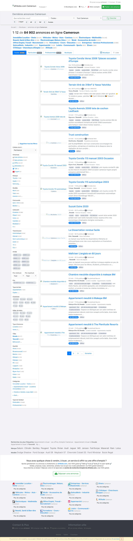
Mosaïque (106, 53)
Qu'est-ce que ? (99, 2)
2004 (25, 261)
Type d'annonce (18, 324)
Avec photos (21, 157)
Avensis (17, 196)
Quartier (15, 346)
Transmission (17, 231)
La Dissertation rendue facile (84, 230)
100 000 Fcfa (18, 282)
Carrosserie (16, 200)
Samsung (16, 184)
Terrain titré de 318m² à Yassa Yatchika (90, 84)
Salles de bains (17, 310)
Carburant (16, 210)
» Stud (15, 395)
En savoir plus (115, 539)
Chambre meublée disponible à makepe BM (92, 274)
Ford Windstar (94, 452)
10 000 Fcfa (31, 282)
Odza (16, 374)
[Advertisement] (25, 88)
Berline (16, 206)
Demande (19, 166)
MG (79, 448)
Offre (18, 163)
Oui (14, 247)
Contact (112, 2)
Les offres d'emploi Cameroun (62, 442)
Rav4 (16, 190)
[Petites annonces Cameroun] (24, 7)
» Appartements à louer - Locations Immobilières (24, 388)
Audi (66, 448)
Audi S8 (49, 452)
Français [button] (42, 7)
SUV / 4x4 (18, 203)
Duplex (16, 292)
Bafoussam (17, 342)
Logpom (17, 366)
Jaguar (73, 448)
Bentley (36, 448)
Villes (14, 333)
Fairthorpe (95, 448)
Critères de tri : (17, 147)
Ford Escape (38, 452)
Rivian (60, 448)
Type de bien (17, 287)
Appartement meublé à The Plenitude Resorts (93, 324)
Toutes (19, 53)
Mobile (58, 535)
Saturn (20, 448)
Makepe (17, 360)
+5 (14, 245)
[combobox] (62, 18)
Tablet (65, 535)
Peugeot (45, 448)
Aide (119, 2)
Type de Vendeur (18, 400)
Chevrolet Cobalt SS (76, 452)
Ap (37, 444)
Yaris (16, 193)
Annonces (16, 154)
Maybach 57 (60, 452)
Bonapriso (18, 368)
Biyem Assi (18, 371)
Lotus (118, 448)
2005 (26, 255)
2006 (16, 265)
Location (17, 327)
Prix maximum (29, 273)
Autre (16, 218)
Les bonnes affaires (76, 528)
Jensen (85, 448)
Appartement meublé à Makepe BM (88, 298)
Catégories (16, 381)
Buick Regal (107, 452)
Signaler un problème (58, 528)
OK (121, 539)
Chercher (112, 18)
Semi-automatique (20, 239)
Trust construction (79, 134)
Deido (16, 377)
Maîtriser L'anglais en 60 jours (85, 253)
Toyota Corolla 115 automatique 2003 (89, 182)
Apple (16, 181)
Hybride (16, 221)
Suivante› (88, 353)
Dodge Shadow (24, 452)
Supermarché (79, 501)
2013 (16, 268)
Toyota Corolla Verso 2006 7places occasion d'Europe (92, 59)
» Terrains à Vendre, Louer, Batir (25, 392)
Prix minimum (17, 273)
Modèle (15, 188)
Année (15, 252)
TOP (16, 168)
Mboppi (17, 357)
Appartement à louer (42, 442)
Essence (18, 212)
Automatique (19, 233)
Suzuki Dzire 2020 (78, 206)
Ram (112, 448)
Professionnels (53, 53)
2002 (16, 258)
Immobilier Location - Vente (24, 384)
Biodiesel (16, 224)
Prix (14, 280)
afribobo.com (62, 463)
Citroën (27, 448)
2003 (25, 265)
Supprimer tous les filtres (28, 143)
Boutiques (71, 7)
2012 (16, 261)
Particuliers (34, 53)
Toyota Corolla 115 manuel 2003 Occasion (91, 158)
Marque (15, 175)
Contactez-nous (37, 528)
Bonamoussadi (20, 351)
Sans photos (20, 160)
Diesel (17, 215)
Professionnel (19, 405)
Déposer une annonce (68, 473)
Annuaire (88, 528)
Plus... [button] (82, 7)
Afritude (105, 499)
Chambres (16, 296)
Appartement (19, 290)
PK (15, 363)
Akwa (17, 348)
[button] (94, 7)
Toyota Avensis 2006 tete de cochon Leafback (88, 109)
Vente (16, 329)
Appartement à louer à (85, 442)
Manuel (17, 236)
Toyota (17, 178)
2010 (25, 258)
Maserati (105, 448)
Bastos (17, 354)
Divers (104, 483)
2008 (17, 255)
